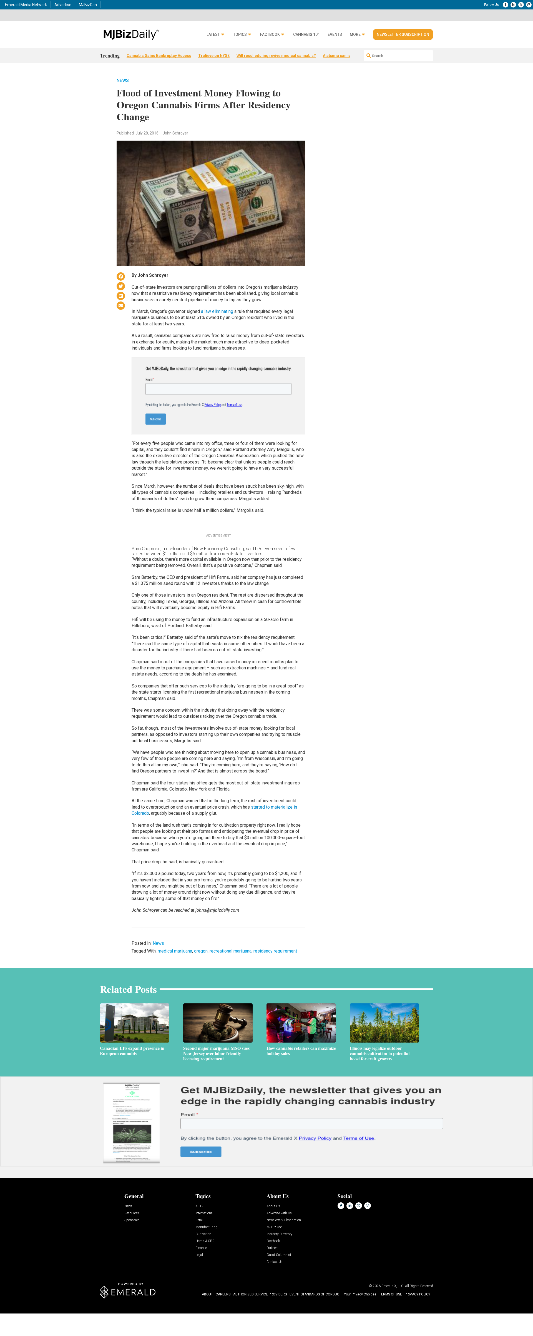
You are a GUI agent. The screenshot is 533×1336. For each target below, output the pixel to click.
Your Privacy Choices (360, 1294)
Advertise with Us (279, 1213)
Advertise (62, 5)
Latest (213, 35)
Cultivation (203, 1234)
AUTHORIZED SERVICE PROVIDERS (260, 1294)
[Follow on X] (521, 5)
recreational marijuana (231, 951)
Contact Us (274, 1262)
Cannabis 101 (306, 35)
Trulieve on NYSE (214, 55)
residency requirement (275, 951)
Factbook (270, 35)
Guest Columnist (278, 1255)
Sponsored (132, 1220)
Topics (240, 35)
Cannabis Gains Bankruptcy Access (159, 55)
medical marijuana (175, 951)
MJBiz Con (274, 1227)
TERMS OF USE (390, 1294)
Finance (201, 1248)
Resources (131, 1213)
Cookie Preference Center (56, 1314)
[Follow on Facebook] (505, 5)
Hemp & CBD (205, 1241)
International (204, 1213)
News (123, 80)
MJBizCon (88, 5)
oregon (201, 951)
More (355, 35)
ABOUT (207, 1294)
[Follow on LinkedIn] (513, 5)
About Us (273, 1206)
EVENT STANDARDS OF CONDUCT (315, 1294)
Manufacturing (206, 1227)
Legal (199, 1255)
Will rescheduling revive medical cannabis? (276, 55)
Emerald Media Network (26, 5)
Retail (199, 1220)
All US (199, 1206)
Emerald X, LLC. (392, 1286)
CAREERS (223, 1294)
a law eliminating (217, 311)
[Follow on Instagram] (529, 5)
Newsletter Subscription (403, 34)
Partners (272, 1248)
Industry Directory (279, 1234)
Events (335, 35)
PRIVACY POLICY (417, 1294)
